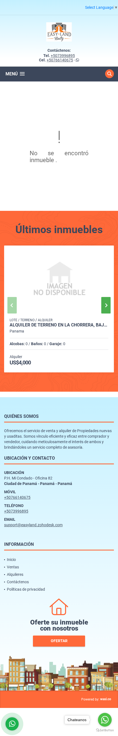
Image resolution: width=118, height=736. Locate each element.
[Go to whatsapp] (105, 720)
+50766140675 (60, 60)
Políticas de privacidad (26, 589)
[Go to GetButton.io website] (105, 730)
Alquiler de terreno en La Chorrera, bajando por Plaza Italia (59, 325)
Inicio (11, 559)
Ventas (13, 567)
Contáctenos (18, 582)
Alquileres (15, 574)
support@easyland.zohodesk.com (33, 525)
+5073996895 (63, 55)
